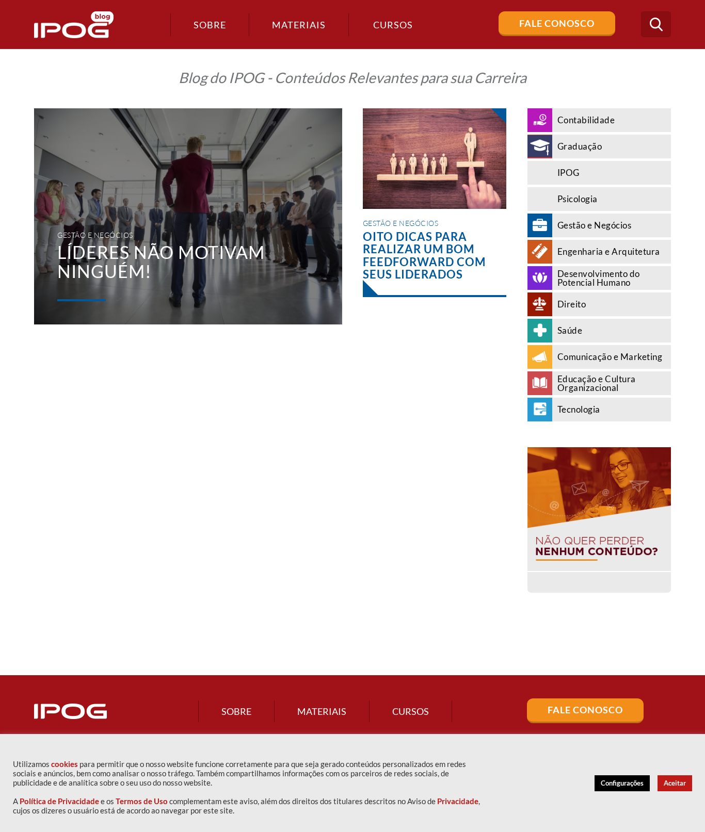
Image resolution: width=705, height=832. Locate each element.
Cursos (410, 711)
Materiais (299, 24)
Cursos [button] (393, 24)
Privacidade (457, 801)
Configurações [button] (622, 783)
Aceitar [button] (675, 783)
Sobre (210, 24)
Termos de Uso (142, 801)
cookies (64, 764)
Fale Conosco (557, 23)
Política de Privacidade (59, 801)
